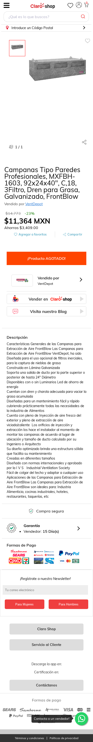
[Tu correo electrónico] (47, 592)
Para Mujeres (24, 604)
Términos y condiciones (29, 738)
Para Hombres (68, 604)
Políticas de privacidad (64, 738)
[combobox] (46, 17)
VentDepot (34, 204)
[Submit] (83, 17)
